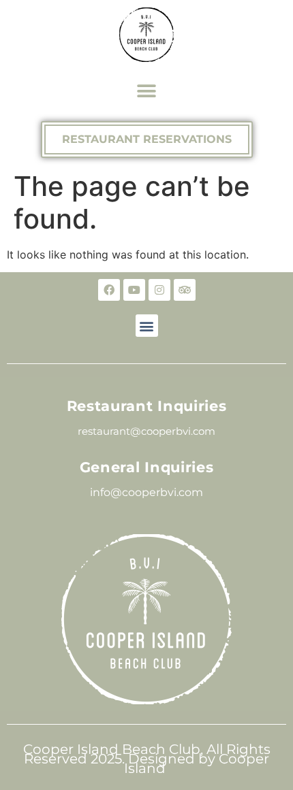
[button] (147, 91)
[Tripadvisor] (185, 290)
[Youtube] (134, 290)
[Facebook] (109, 290)
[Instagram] (159, 290)
